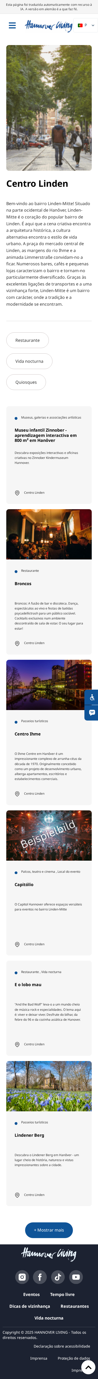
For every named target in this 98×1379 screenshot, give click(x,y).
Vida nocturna (49, 1318)
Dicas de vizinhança (29, 1306)
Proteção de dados (74, 1358)
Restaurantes (75, 1306)
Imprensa (38, 1358)
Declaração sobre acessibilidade (62, 1346)
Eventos (31, 1294)
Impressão (81, 1370)
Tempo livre (62, 1294)
